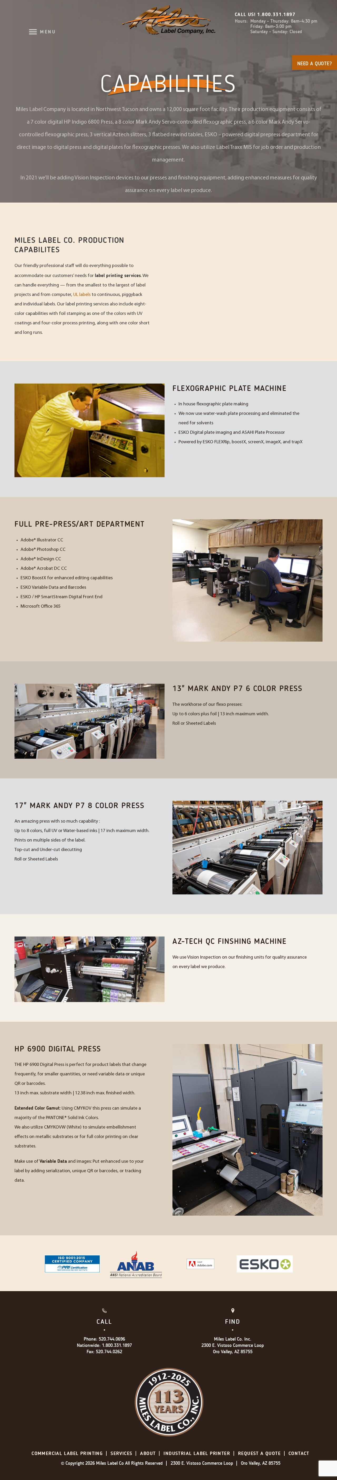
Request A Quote (259, 1453)
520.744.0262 (109, 1352)
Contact (299, 1453)
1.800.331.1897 (276, 14)
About (148, 1453)
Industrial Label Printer (196, 1453)
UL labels (82, 295)
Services (121, 1453)
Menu (48, 31)
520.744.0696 (112, 1339)
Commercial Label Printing (67, 1453)
